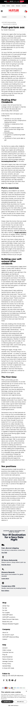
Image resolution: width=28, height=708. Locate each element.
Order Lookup (6, 650)
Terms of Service (7, 659)
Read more (4, 698)
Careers (4, 639)
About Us (5, 632)
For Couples (6, 612)
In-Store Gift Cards (8, 668)
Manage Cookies (7, 661)
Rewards (18, 5)
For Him (4, 610)
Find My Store (6, 564)
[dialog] (14, 699)
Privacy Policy (6, 663)
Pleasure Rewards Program (10, 624)
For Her (4, 608)
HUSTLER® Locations (8, 617)
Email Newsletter (7, 657)
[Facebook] (3, 680)
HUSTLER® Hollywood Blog (9, 22)
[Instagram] (9, 680)
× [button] (26, 691)
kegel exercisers (20, 232)
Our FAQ (4, 552)
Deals (13, 5)
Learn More (5, 578)
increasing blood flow (8, 161)
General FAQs (6, 666)
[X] (6, 680)
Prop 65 (4, 654)
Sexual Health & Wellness (10, 24)
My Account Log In (8, 634)
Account (24, 5)
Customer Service (7, 652)
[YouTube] (12, 680)
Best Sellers (5, 590)
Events (8, 5)
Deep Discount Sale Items (10, 619)
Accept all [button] (7, 701)
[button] (2, 11)
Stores (3, 5)
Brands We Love (7, 621)
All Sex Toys (5, 606)
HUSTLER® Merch (7, 615)
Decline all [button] (20, 701)
